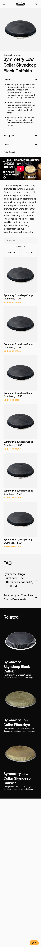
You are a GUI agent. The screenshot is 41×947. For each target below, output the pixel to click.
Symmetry (18, 55)
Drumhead (8, 55)
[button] (4, 4)
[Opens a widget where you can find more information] (34, 943)
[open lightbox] (20, 29)
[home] (20, 4)
